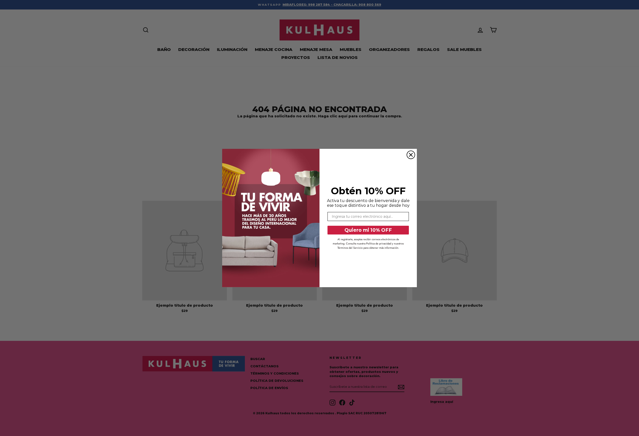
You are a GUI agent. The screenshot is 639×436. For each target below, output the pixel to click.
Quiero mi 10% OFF (368, 230)
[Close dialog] (411, 155)
